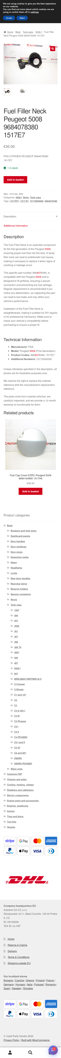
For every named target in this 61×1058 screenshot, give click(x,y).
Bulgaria (8, 980)
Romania (51, 984)
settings (35, 12)
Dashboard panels (20, 536)
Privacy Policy (11, 1040)
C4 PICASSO (20, 737)
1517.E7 (24, 201)
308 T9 (17, 647)
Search (30, 1052)
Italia (29, 984)
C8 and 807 (20, 752)
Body (17, 31)
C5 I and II (19, 742)
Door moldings (18, 546)
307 (16, 636)
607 (16, 673)
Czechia (19, 980)
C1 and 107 (20, 694)
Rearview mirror (19, 583)
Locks (14, 573)
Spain (7, 988)
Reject (22, 18)
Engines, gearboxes (17, 805)
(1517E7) (14, 201)
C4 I (16, 726)
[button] (52, 48)
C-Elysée (19, 689)
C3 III (17, 715)
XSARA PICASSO (23, 763)
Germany (9, 984)
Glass (14, 562)
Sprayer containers (21, 594)
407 (39, 272)
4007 (16, 652)
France (50, 980)
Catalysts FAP (14, 774)
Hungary (20, 984)
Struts (14, 599)
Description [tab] (10, 216)
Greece (30, 980)
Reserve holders (19, 588)
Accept (9, 18)
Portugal (39, 984)
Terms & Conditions (18, 957)
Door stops (17, 551)
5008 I (39, 31)
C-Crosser (19, 684)
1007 (16, 610)
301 (16, 631)
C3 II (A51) (19, 710)
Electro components (18, 795)
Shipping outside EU (19, 963)
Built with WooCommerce (35, 1040)
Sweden (16, 988)
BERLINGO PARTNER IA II (27, 678)
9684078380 (51, 201)
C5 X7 (17, 747)
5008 (48, 249)
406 (16, 657)
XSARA (18, 758)
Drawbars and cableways (20, 790)
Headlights (16, 567)
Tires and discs (15, 816)
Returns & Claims (17, 945)
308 (16, 641)
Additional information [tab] (16, 225)
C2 (15, 700)
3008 (16, 625)
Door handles (18, 541)
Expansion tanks (20, 557)
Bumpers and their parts (23, 530)
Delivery (12, 951)
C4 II (16, 731)
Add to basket (15, 179)
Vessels (11, 827)
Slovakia (28, 988)
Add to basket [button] (30, 491)
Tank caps (28, 31)
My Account (10, 1052)
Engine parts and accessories (23, 800)
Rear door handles (20, 578)
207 (16, 620)
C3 (15, 705)
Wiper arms (17, 768)
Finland (40, 980)
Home (10, 31)
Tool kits (11, 821)
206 (16, 615)
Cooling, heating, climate (20, 784)
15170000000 (36, 201)
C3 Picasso (20, 721)
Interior (11, 811)
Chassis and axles (17, 779)
